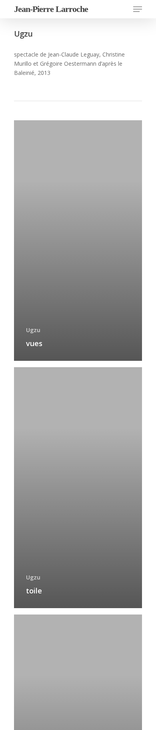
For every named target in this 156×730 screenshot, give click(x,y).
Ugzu (33, 330)
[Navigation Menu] (137, 9)
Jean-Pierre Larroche (51, 9)
